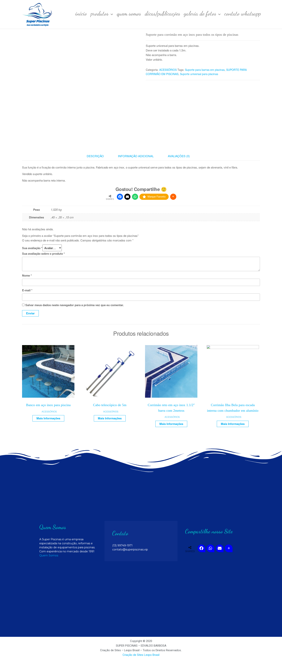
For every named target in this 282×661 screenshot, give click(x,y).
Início (81, 13)
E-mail (27, 290)
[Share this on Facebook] (120, 197)
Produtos (100, 13)
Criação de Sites (133, 655)
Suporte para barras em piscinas (205, 70)
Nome (27, 275)
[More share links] (173, 197)
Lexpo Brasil (151, 655)
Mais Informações (48, 418)
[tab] (98, 156)
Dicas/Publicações (162, 13)
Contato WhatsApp (242, 13)
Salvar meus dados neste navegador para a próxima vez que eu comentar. (74, 305)
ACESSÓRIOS (168, 70)
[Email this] (127, 197)
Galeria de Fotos (200, 13)
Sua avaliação (32, 248)
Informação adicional (136, 156)
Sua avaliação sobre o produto (43, 253)
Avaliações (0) (179, 156)
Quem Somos (129, 13)
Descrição (95, 156)
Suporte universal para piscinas (199, 74)
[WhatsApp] (135, 197)
